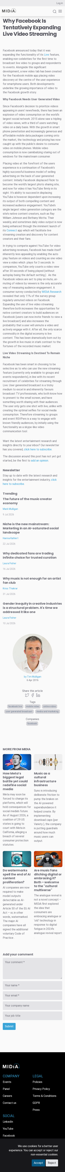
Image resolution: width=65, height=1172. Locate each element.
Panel (6, 1089)
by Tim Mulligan (32, 676)
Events (7, 1082)
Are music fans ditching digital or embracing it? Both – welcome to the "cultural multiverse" (48, 880)
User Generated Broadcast (19, 711)
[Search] (55, 13)
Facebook (32, 723)
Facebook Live (15, 706)
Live (46, 54)
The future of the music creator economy (27, 501)
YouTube (8, 1128)
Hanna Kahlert (10, 538)
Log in (60, 3)
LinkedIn (8, 1121)
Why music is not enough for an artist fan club (32, 580)
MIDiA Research (51, 291)
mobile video (32, 706)
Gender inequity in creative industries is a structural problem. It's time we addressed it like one (32, 607)
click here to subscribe (38, 449)
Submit (9, 1026)
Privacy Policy (41, 1089)
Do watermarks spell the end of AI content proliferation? (16, 876)
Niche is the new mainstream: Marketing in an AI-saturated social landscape (31, 528)
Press (36, 1109)
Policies (37, 1082)
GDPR (36, 1103)
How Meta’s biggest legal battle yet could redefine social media (15, 781)
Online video (49, 706)
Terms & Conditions (44, 1096)
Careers (7, 1096)
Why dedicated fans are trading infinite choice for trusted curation (30, 555)
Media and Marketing (48, 711)
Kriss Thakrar (10, 588)
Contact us (9, 1103)
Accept (38, 1163)
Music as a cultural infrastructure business (45, 779)
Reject (52, 1163)
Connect (12, 230)
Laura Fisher (9, 563)
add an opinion (39, 460)
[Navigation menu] (59, 11)
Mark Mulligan (10, 509)
